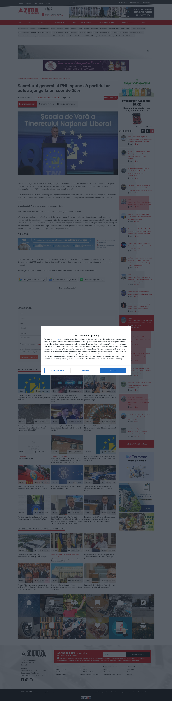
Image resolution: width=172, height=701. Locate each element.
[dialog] (86, 350)
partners (57, 339)
